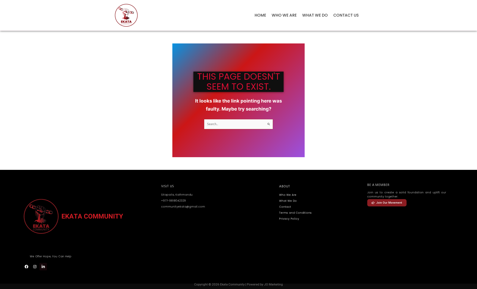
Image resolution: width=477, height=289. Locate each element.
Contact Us (346, 15)
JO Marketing (273, 284)
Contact (285, 207)
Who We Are (284, 15)
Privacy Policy (289, 219)
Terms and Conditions (295, 213)
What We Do (315, 15)
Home (260, 15)
